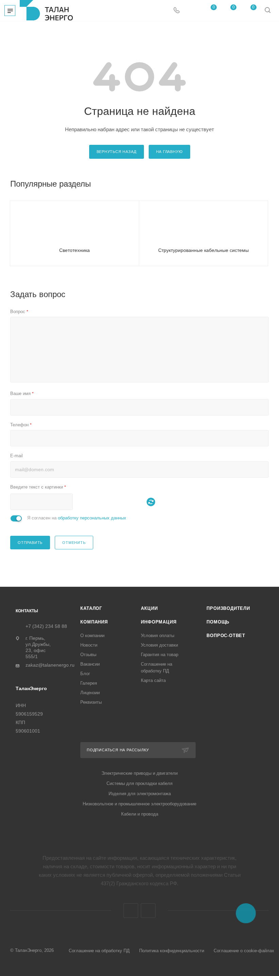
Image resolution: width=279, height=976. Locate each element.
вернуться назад (116, 152)
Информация (158, 621)
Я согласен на (76, 517)
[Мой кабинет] (191, 11)
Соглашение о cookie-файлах (244, 950)
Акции (149, 608)
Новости (88, 645)
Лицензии (90, 692)
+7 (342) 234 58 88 (46, 626)
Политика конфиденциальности (171, 950)
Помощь (218, 621)
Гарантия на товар (159, 654)
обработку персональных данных (92, 517)
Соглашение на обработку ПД (99, 950)
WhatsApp (148, 910)
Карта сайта (153, 680)
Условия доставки (159, 645)
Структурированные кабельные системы (203, 250)
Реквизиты (91, 702)
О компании (92, 635)
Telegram (131, 910)
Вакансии (90, 664)
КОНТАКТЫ (27, 611)
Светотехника (74, 250)
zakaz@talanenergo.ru (50, 665)
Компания (94, 621)
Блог (85, 673)
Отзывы (88, 654)
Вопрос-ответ (226, 635)
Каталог (91, 608)
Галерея (88, 683)
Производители (228, 608)
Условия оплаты (157, 635)
